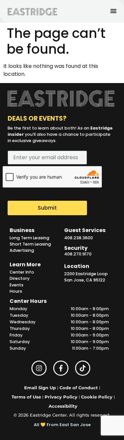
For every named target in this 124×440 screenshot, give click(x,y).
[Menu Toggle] (113, 11)
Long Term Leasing (29, 238)
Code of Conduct (79, 387)
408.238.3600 (78, 238)
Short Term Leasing (30, 244)
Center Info (22, 272)
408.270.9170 (78, 254)
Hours (16, 291)
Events (16, 285)
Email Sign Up (40, 387)
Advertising (22, 250)
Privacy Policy (61, 397)
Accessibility (63, 406)
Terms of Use (26, 397)
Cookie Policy (96, 397)
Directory (19, 278)
